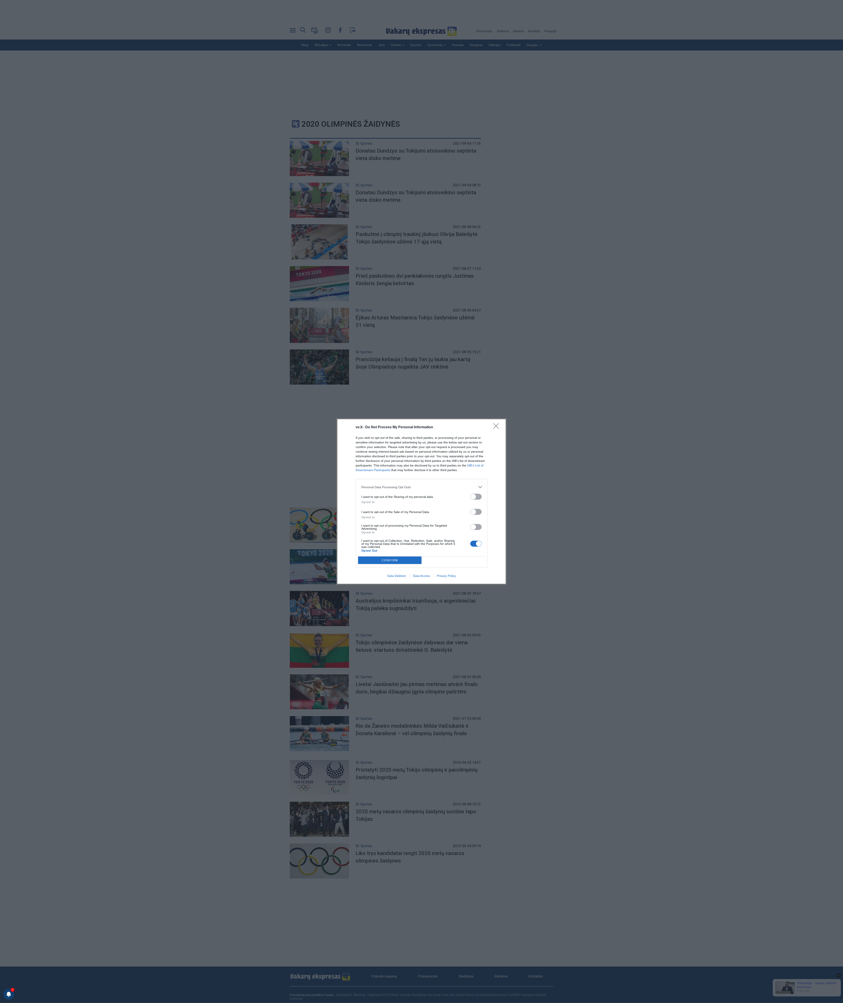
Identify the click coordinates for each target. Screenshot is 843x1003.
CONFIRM (390, 560)
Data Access (421, 576)
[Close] (497, 427)
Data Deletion (396, 576)
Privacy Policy (446, 576)
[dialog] (421, 501)
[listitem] (421, 487)
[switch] (476, 497)
